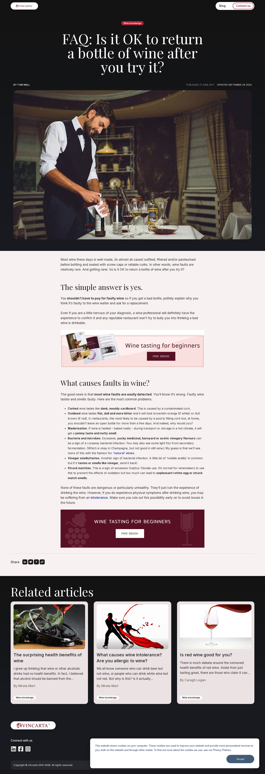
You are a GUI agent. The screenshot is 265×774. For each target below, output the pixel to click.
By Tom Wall (21, 84)
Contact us (243, 6)
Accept (240, 759)
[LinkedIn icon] (13, 749)
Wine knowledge (132, 23)
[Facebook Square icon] (21, 749)
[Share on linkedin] (24, 561)
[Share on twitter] (30, 561)
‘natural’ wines (123, 453)
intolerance (99, 497)
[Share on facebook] (36, 561)
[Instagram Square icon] (28, 749)
